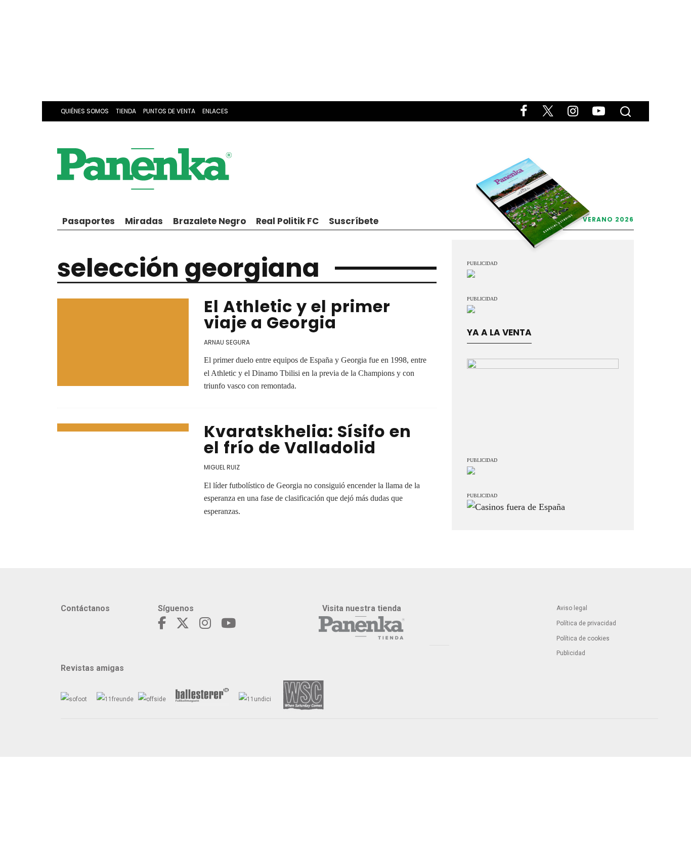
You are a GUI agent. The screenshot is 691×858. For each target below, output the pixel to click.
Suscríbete (353, 221)
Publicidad (570, 653)
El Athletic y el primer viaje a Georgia (297, 314)
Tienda (126, 111)
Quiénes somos (85, 111)
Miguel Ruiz (222, 467)
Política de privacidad (586, 623)
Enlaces (215, 111)
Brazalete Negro (209, 221)
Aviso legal (571, 608)
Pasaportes (88, 221)
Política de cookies (583, 638)
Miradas (144, 221)
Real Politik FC (287, 221)
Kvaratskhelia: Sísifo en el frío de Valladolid (307, 439)
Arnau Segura (227, 342)
